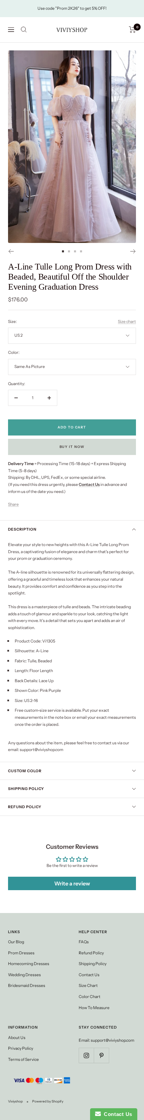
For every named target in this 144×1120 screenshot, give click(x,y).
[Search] (24, 30)
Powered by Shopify (47, 1101)
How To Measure (94, 1007)
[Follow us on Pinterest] (101, 1055)
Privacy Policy (20, 1048)
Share (13, 504)
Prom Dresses (21, 952)
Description (22, 529)
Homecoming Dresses (28, 963)
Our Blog (16, 941)
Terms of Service (23, 1059)
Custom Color (25, 771)
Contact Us (89, 974)
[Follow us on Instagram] (86, 1055)
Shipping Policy (26, 788)
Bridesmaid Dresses (26, 985)
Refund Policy (25, 806)
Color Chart (89, 996)
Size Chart (88, 985)
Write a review (72, 883)
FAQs (84, 941)
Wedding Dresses (24, 974)
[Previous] (11, 251)
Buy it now (72, 447)
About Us (16, 1037)
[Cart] (132, 29)
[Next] (133, 251)
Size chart (127, 321)
